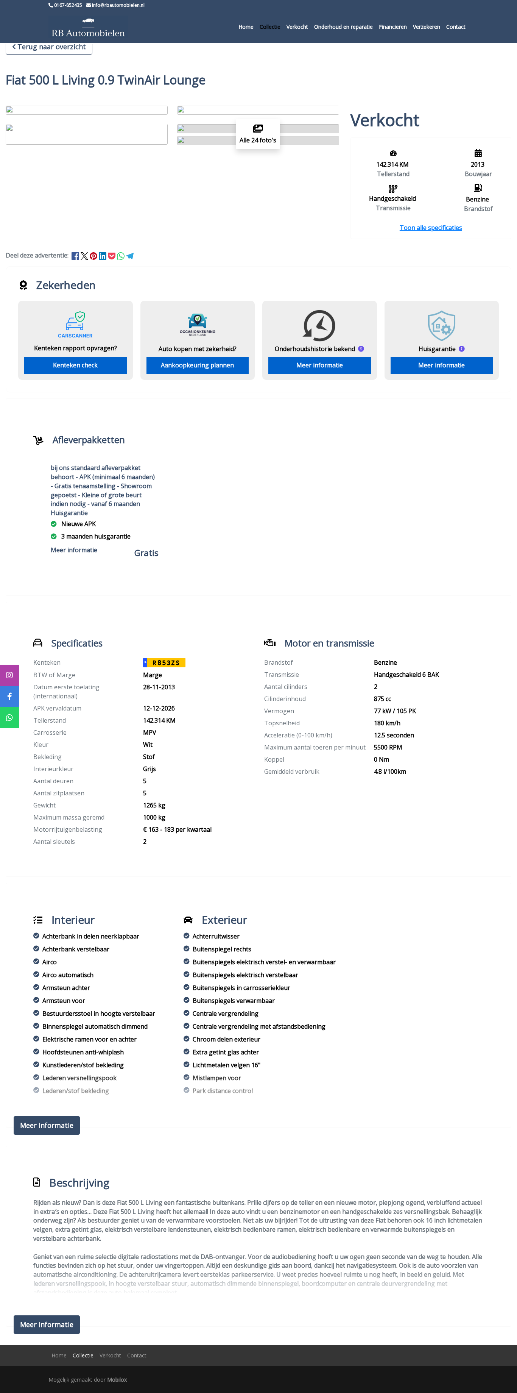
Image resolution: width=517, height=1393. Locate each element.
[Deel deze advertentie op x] (84, 255)
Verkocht (297, 26)
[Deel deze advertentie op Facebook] (76, 255)
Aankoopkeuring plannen (197, 365)
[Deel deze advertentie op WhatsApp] (121, 255)
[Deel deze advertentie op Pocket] (112, 255)
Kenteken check (75, 365)
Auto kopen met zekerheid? (198, 349)
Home (246, 26)
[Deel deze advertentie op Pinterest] (94, 255)
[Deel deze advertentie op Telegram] (130, 255)
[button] (431, 227)
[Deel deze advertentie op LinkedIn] (103, 255)
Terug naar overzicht (51, 46)
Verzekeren (426, 26)
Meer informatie (319, 365)
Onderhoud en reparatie (343, 26)
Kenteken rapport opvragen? (75, 348)
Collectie (270, 26)
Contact (456, 26)
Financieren (393, 26)
